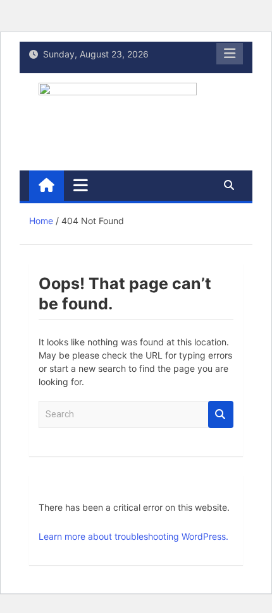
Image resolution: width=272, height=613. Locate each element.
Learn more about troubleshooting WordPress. (133, 536)
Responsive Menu (229, 53)
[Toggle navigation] (80, 184)
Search (220, 414)
